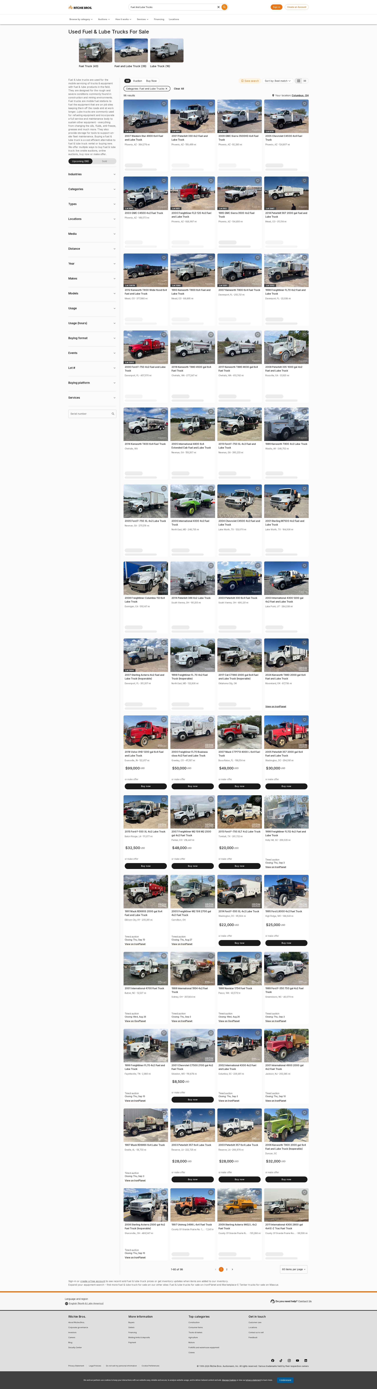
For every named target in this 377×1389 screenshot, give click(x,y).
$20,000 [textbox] (226, 848)
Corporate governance (78, 1327)
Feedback (253, 1337)
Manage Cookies (229, 1380)
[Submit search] (224, 7)
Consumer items (195, 1327)
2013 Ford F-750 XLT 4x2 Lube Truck (240, 831)
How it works (122, 19)
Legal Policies (95, 1366)
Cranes (191, 1352)
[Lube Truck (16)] (167, 70)
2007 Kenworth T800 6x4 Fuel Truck (239, 289)
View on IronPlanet (275, 706)
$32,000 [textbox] (273, 1161)
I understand (285, 1380)
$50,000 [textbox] (179, 768)
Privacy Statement (76, 1366)
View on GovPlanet (135, 1021)
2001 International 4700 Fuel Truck (144, 988)
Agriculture (193, 1337)
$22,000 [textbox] (226, 925)
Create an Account (296, 7)
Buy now (146, 786)
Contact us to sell (256, 1332)
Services (141, 19)
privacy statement (253, 1380)
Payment (132, 1342)
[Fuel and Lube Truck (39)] (131, 70)
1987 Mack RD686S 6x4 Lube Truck (145, 1144)
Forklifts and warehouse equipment (203, 1347)
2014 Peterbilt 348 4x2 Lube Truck (191, 597)
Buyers (131, 1322)
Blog (70, 1342)
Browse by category (80, 19)
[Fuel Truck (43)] (95, 70)
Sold (104, 161)
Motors (191, 1342)
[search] (113, 414)
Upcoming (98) (80, 161)
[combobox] (278, 80)
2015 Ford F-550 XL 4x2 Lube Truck (145, 831)
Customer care (255, 1322)
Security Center (75, 1347)
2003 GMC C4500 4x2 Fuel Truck (144, 212)
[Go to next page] (232, 1269)
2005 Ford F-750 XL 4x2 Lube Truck (145, 520)
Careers (71, 1337)
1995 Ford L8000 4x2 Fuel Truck (283, 911)
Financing (159, 19)
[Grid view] (298, 80)
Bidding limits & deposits (139, 1337)
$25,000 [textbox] (273, 925)
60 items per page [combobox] (292, 1269)
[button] (95, 54)
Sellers (131, 1327)
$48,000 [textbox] (179, 848)
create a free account (92, 1281)
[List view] (305, 80)
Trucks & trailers (195, 1332)
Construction (194, 1322)
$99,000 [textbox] (132, 768)
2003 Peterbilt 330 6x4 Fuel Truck (238, 597)
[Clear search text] (218, 7)
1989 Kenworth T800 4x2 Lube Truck (286, 443)
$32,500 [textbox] (132, 848)
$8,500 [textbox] (178, 1081)
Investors (72, 1332)
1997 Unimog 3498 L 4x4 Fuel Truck (192, 1224)
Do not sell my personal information (121, 1366)
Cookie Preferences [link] (150, 1366)
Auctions (102, 19)
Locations (174, 19)
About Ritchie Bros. (76, 1322)
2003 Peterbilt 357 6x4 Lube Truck (191, 1144)
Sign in (276, 7)
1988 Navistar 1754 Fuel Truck (235, 988)
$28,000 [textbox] (179, 1161)
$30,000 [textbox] (273, 768)
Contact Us (305, 1301)
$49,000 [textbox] (226, 768)
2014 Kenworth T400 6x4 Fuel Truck (145, 443)
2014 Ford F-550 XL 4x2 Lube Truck (239, 911)
